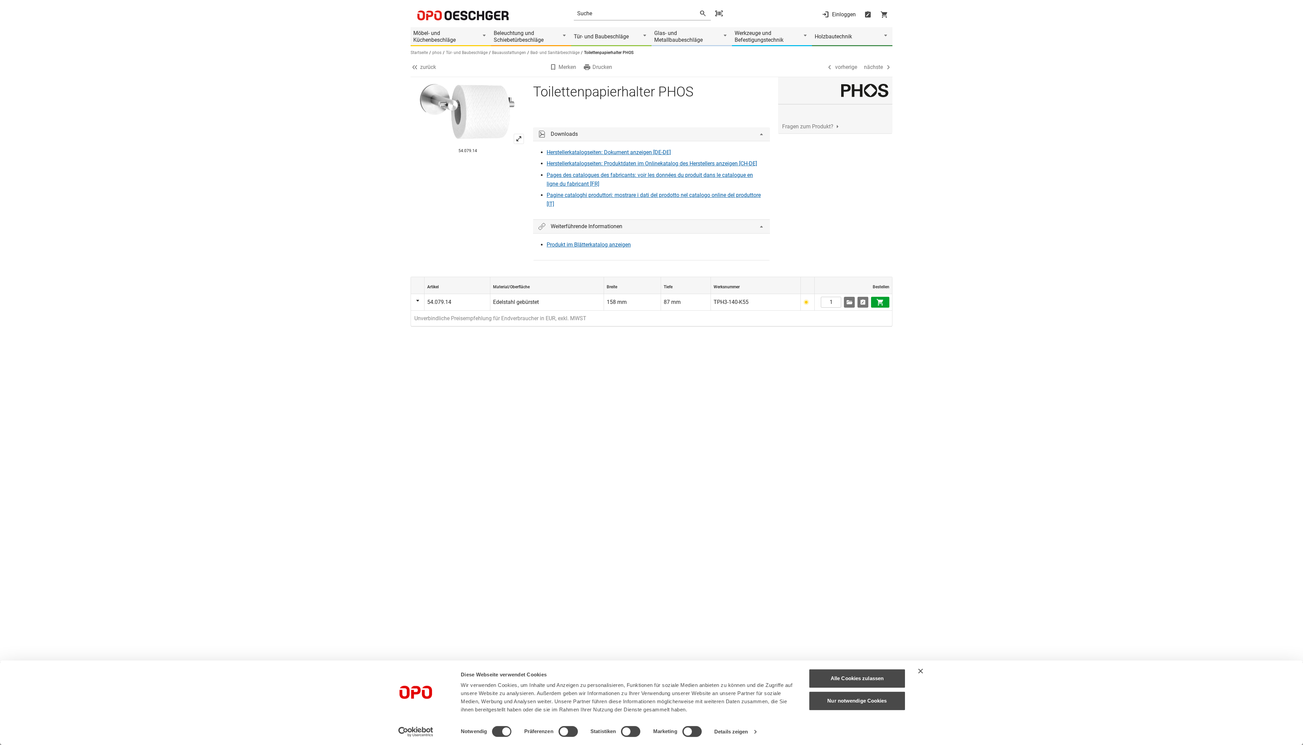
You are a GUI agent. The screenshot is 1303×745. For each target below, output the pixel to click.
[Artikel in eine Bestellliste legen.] (862, 302)
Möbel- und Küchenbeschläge (434, 36)
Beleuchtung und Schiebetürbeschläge (519, 36)
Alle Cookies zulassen (857, 678)
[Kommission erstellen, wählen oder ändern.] (849, 302)
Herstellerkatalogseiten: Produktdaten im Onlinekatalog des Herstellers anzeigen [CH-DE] (652, 163)
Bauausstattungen (509, 52)
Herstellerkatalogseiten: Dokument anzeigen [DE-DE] (609, 152)
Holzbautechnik (833, 36)
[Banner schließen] (920, 671)
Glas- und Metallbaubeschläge (678, 36)
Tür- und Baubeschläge (601, 36)
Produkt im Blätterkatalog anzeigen (589, 244)
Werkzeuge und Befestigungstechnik (759, 36)
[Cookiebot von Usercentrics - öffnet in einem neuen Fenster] (416, 732)
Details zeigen (731, 731)
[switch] (568, 731)
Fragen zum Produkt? (807, 126)
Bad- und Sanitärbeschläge (555, 52)
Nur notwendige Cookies (857, 701)
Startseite (419, 52)
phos (436, 52)
